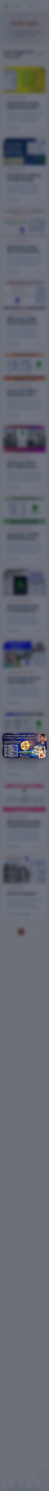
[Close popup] (42, 738)
